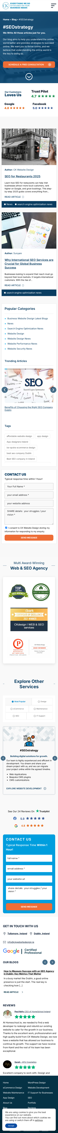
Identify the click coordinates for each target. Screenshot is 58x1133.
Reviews (32, 1107)
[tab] (19, 701)
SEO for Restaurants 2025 (22, 176)
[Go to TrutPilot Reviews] (43, 811)
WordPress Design (37, 1082)
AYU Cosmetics (25, 1062)
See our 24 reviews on (21, 811)
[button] (5, 390)
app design (42, 436)
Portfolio (32, 1102)
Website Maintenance (13, 1092)
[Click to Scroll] (29, 76)
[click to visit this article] (29, 385)
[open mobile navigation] (53, 6)
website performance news (22, 343)
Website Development (38, 1087)
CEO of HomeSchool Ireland (32, 1011)
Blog (14, 19)
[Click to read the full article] (29, 147)
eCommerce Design (12, 1087)
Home (6, 19)
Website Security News (19, 348)
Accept (11, 1126)
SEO (30, 1097)
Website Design (15, 333)
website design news (19, 338)
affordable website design (19, 436)
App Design (8, 1097)
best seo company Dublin (19, 453)
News (9, 204)
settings (39, 1120)
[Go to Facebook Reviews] (29, 818)
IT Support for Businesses (40, 1092)
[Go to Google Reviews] (29, 825)
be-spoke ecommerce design (21, 447)
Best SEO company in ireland (21, 459)
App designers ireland (17, 441)
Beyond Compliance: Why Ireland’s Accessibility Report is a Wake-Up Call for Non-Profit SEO (26, 974)
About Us (7, 1102)
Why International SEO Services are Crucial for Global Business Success (29, 263)
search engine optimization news (34, 204)
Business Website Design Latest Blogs (27, 318)
